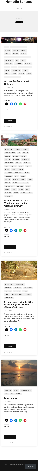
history (28, 166)
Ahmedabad (20, 284)
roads (28, 186)
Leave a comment (9, 443)
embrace (8, 390)
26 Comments (8, 126)
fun (17, 60)
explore (18, 163)
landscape (8, 173)
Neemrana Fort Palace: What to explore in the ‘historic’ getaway (16, 203)
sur (27, 189)
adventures (9, 149)
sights (29, 67)
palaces (16, 179)
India (13, 169)
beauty (25, 153)
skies (7, 70)
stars (7, 73)
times (14, 73)
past (23, 179)
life (6, 393)
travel (21, 73)
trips (29, 73)
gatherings (28, 287)
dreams (16, 57)
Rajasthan (24, 183)
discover (8, 57)
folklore (27, 163)
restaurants (9, 186)
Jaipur (20, 169)
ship (12, 393)
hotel (7, 169)
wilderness (9, 297)
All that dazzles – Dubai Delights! (16, 82)
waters (17, 77)
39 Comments (8, 253)
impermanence (26, 390)
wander (28, 294)
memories (28, 63)
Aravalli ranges (21, 149)
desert (23, 53)
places (15, 183)
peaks (30, 179)
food (7, 166)
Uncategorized (17, 294)
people (7, 183)
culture (16, 50)
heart (21, 166)
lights (23, 60)
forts (14, 166)
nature (21, 67)
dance (23, 50)
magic (27, 173)
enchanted (26, 57)
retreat (20, 186)
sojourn (17, 291)
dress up (16, 159)
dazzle (7, 53)
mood (7, 67)
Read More (10, 120)
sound (25, 70)
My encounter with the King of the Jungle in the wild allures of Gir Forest (18, 305)
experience (9, 60)
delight (15, 53)
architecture (10, 153)
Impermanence (12, 398)
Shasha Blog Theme (16, 464)
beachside (14, 47)
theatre (8, 193)
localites (8, 63)
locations (18, 63)
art (6, 47)
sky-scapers (16, 70)
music (14, 67)
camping (23, 47)
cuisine (7, 50)
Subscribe (30, 466)
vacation (8, 77)
